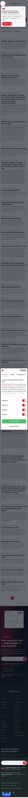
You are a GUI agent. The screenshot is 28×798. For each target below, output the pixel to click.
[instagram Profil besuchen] (6, 792)
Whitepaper (4, 738)
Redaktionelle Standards (6, 788)
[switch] (24, 405)
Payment (3, 729)
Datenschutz (18, 726)
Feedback (7, 794)
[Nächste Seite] (18, 597)
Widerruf (17, 729)
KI (1, 718)
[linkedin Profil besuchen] (2, 792)
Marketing (3, 724)
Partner (17, 710)
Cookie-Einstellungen (20, 735)
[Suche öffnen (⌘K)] (21, 3)
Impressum (17, 721)
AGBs (16, 724)
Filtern (17, 31)
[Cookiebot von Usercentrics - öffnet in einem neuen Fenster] (20, 370)
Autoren (17, 704)
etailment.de (18, 702)
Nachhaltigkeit (4, 726)
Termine (3, 741)
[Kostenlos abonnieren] (24, 659)
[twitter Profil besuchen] (13, 792)
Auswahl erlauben (14, 426)
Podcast (3, 735)
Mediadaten (4, 702)
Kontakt (3, 707)
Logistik (3, 721)
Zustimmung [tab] (5, 374)
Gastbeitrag (4, 704)
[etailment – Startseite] (14, 3)
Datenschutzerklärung (6, 675)
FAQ (16, 718)
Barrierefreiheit (18, 732)
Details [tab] (12, 374)
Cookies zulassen (14, 421)
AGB (13, 788)
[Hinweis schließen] (23, 8)
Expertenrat (18, 707)
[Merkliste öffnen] (2, 3)
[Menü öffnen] (25, 3)
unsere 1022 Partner (11, 384)
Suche (2, 785)
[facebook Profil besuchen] (10, 792)
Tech (2, 732)
